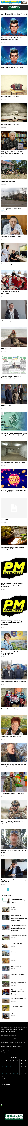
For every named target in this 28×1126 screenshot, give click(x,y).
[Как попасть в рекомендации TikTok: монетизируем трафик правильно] (14, 568)
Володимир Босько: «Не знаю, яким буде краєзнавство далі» (12, 152)
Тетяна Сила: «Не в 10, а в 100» (12, 793)
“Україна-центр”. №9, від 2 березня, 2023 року (11, 377)
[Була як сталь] (14, 337)
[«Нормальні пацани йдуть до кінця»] (5, 984)
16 (13, 1070)
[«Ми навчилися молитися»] (14, 725)
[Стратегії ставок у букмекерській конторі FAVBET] (14, 478)
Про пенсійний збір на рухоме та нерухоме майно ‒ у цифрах (19, 901)
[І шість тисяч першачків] (5, 1016)
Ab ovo (13, 907)
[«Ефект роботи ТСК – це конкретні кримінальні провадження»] (5, 992)
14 (6, 1070)
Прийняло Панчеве (8, 181)
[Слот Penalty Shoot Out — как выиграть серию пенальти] (14, 55)
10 (17, 1066)
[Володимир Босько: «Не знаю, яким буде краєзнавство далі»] (14, 140)
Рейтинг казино (5, 1084)
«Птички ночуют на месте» (11, 321)
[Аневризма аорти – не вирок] (14, 252)
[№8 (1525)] (14, 508)
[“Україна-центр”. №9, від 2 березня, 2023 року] (14, 364)
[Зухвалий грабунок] (5, 953)
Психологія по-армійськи (18, 974)
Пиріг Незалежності (16, 959)
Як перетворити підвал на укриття (13, 462)
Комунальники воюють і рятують (13, 681)
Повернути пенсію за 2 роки (19, 935)
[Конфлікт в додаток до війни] (14, 225)
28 (6, 1076)
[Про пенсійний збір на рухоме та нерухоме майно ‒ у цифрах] (5, 901)
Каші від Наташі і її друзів (10, 709)
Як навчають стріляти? (17, 1006)
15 (10, 1070)
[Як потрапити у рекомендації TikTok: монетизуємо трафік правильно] (14, 606)
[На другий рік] (14, 394)
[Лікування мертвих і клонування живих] (5, 945)
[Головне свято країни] (5, 968)
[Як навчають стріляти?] (5, 1008)
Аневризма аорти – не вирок (11, 264)
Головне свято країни (17, 966)
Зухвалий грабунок (16, 951)
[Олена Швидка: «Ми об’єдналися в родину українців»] (14, 640)
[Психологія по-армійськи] (5, 976)
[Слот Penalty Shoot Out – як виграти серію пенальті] (14, 26)
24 (17, 1073)
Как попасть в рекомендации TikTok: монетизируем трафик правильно (12, 585)
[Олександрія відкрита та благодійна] (14, 280)
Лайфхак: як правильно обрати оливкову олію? (12, 548)
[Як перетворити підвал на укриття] (14, 451)
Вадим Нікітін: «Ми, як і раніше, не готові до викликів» (13, 765)
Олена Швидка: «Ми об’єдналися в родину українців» (14, 653)
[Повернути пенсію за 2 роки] (5, 937)
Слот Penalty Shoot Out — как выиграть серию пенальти (12, 68)
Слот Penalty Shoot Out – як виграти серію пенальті (11, 38)
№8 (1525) (4, 519)
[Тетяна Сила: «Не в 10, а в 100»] (14, 782)
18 (21, 1070)
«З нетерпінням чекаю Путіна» (12, 209)
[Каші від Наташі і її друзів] (14, 697)
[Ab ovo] (5, 909)
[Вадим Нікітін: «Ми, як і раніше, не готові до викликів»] (14, 752)
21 (6, 1073)
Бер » (5, 1078)
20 (2, 1073)
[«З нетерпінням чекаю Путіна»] (14, 197)
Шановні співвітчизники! (10, 96)
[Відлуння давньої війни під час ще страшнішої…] (14, 868)
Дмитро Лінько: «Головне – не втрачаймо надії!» (12, 822)
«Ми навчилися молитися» (11, 736)
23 (14, 1073)
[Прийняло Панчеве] (14, 169)
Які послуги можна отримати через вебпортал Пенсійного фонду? (14, 434)
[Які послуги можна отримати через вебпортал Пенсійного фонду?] (14, 421)
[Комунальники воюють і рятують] (14, 669)
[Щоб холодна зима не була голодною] (5, 1000)
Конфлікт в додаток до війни (11, 236)
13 (2, 1070)
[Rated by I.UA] (7, 1105)
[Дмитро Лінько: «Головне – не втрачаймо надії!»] (14, 809)
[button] (25, 7)
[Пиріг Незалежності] (5, 960)
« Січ (2, 1078)
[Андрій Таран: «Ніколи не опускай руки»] (14, 839)
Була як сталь (6, 348)
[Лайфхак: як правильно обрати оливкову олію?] (14, 535)
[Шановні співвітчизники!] (14, 85)
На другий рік (6, 405)
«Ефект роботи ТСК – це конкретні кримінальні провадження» (18, 991)
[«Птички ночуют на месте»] (14, 309)
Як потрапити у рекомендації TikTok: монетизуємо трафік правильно (11, 622)
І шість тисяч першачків (18, 1014)
